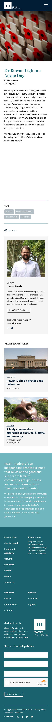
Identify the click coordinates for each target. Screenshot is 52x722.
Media (7, 576)
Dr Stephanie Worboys (37, 548)
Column (10, 426)
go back (12, 231)
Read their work (17, 310)
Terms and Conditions (13, 713)
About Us (9, 582)
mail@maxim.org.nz (19, 631)
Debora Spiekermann (37, 554)
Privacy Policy (40, 710)
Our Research (11, 543)
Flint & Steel (10, 604)
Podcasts (25, 217)
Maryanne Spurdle (35, 542)
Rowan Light (15, 440)
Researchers (10, 537)
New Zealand (11, 217)
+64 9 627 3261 (17, 628)
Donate (32, 593)
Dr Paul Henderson (35, 545)
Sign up (32, 604)
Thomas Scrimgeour (36, 551)
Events (7, 571)
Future (9, 212)
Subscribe (12, 694)
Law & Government (24, 212)
